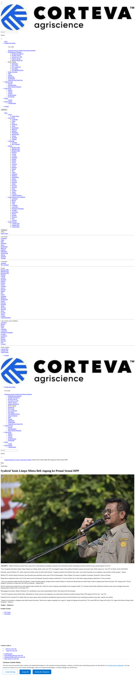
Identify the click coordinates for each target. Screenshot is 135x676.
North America (12, 222)
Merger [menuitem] (10, 90)
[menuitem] (21, 50)
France (14, 162)
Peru (13, 218)
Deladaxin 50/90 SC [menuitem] (18, 54)
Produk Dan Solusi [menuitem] (9, 43)
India (13, 123)
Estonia (14, 159)
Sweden (14, 190)
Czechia (14, 156)
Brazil (13, 202)
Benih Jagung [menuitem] (12, 62)
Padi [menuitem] (9, 73)
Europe (10, 146)
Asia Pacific (11, 118)
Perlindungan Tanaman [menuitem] (14, 52)
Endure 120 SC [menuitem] (16, 58)
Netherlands (15, 177)
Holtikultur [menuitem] (11, 77)
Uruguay (14, 220)
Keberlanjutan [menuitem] (12, 85)
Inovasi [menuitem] (10, 83)
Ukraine (14, 194)
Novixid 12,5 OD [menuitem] (17, 57)
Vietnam (14, 139)
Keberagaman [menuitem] (12, 95)
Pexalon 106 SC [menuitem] (16, 55)
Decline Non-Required (42, 672)
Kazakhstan (15, 128)
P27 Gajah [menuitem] (15, 65)
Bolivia (14, 200)
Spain (13, 189)
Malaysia (14, 129)
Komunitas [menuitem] (11, 96)
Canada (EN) (15, 223)
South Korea (15, 134)
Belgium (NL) (16, 149)
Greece (14, 165)
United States (15, 227)
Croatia (14, 154)
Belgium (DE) (16, 151)
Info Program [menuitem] (8, 101)
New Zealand (16, 144)
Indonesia (4, 109)
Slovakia (14, 185)
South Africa (15, 116)
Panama (14, 215)
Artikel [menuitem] (10, 100)
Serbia (13, 184)
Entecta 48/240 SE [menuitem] (17, 60)
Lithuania (14, 174)
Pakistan (14, 131)
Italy (13, 170)
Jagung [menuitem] (10, 75)
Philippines (15, 132)
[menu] (1, 3)
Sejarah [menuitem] (10, 93)
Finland (14, 161)
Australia (14, 142)
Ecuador (14, 210)
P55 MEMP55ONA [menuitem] (18, 70)
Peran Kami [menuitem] (7, 88)
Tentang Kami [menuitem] (8, 82)
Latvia (13, 172)
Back (5, 41)
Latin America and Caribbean (16, 197)
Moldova (14, 175)
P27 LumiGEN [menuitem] (16, 67)
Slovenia (14, 187)
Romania (14, 182)
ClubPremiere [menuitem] (12, 103)
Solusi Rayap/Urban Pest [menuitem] (15, 80)
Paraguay (14, 217)
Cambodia (15, 119)
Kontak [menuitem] (6, 106)
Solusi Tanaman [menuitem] (12, 72)
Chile (13, 203)
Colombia (14, 205)
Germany (14, 164)
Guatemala (15, 212)
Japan (13, 126)
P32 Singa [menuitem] (15, 68)
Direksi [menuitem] (10, 91)
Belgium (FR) (16, 147)
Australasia (11, 141)
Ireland (14, 169)
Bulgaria (14, 152)
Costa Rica (15, 207)
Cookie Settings (10, 672)
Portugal (14, 180)
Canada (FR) (15, 225)
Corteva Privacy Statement (116, 665)
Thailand (14, 137)
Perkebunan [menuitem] (11, 78)
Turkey (14, 192)
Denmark (14, 157)
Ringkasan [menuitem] (15, 63)
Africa (10, 114)
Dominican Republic (18, 208)
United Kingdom (17, 195)
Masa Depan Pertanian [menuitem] (14, 87)
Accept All (25, 672)
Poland (14, 179)
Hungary (14, 167)
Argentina (15, 198)
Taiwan (14, 136)
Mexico (14, 213)
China (13, 121)
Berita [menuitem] (6, 98)
